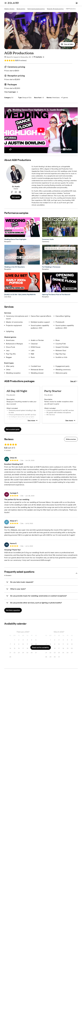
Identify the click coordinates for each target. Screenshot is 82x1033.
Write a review (71, 439)
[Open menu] (5, 3)
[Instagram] (16, 192)
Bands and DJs (21, 9)
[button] (67, 44)
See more (31, 421)
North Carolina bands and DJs (36, 9)
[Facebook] (11, 192)
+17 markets (37, 57)
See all (73, 381)
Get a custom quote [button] (12, 429)
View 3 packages (10, 92)
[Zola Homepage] (13, 3)
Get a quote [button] (16, 197)
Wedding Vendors (9, 9)
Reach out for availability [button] (40, 647)
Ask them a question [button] (13, 610)
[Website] (20, 192)
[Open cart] (77, 3)
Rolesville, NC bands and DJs (55, 9)
